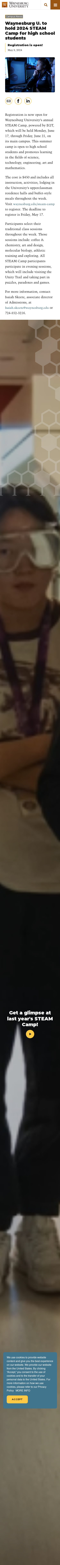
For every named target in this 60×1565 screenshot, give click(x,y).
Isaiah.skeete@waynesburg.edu (27, 307)
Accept (17, 1399)
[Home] (15, 4)
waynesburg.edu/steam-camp (34, 204)
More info (23, 1390)
